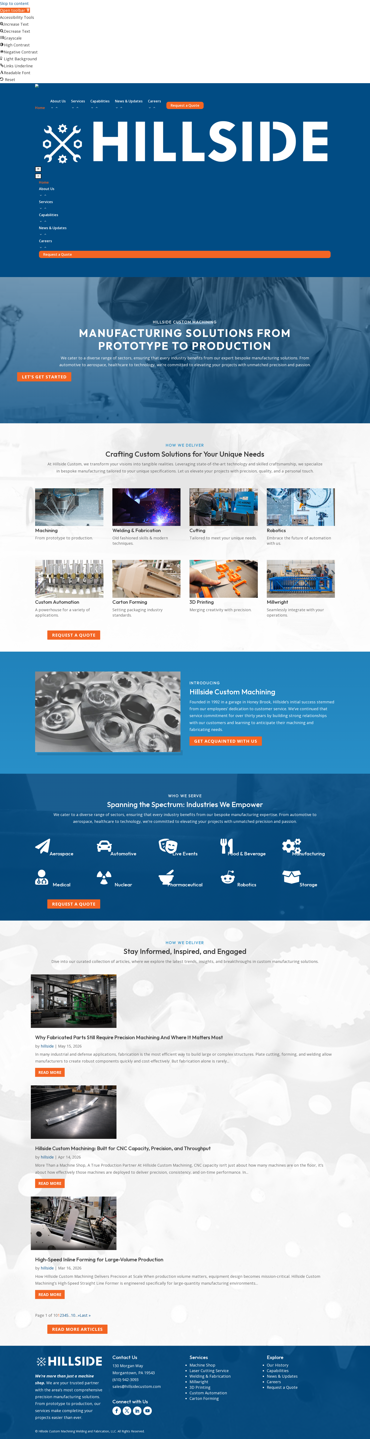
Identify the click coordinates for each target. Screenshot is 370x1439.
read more (49, 1072)
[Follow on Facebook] (116, 1411)
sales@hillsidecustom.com (136, 1386)
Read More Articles (77, 1329)
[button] (15, 10)
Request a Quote (73, 635)
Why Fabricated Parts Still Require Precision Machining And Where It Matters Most (129, 1037)
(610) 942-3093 (125, 1379)
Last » (85, 1315)
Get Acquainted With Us (225, 741)
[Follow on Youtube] (147, 1411)
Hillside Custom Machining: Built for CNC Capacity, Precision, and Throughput (123, 1148)
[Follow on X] (127, 1411)
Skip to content (14, 3)
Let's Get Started (44, 377)
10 (73, 1315)
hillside (47, 1046)
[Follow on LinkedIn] (137, 1411)
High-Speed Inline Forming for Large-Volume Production (99, 1259)
